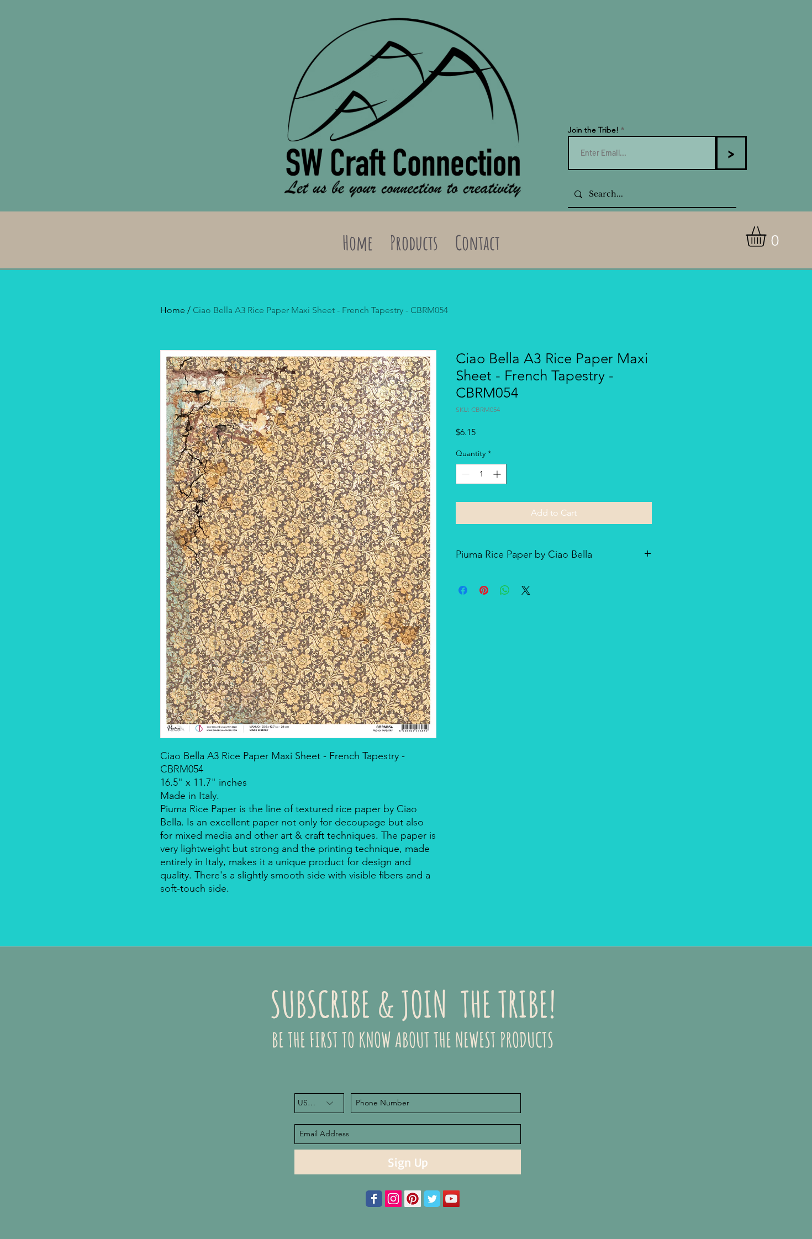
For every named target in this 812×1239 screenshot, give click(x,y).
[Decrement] (464, 474)
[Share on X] (525, 590)
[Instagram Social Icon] (393, 1198)
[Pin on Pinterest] (484, 590)
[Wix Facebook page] (374, 1198)
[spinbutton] (481, 474)
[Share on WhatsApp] (505, 590)
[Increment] (498, 474)
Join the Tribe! (593, 130)
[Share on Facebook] (463, 590)
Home (172, 310)
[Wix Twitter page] (432, 1198)
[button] (768, 236)
